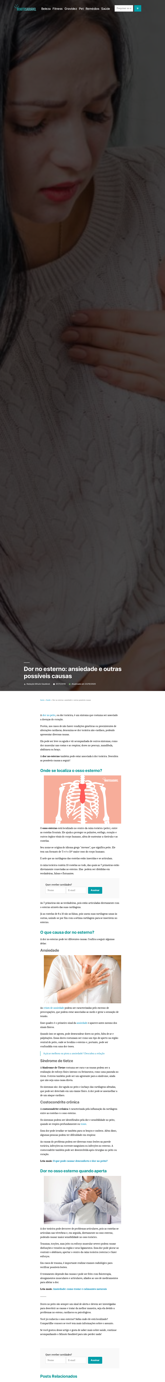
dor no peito (48, 715)
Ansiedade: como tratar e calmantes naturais (80, 1289)
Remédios (92, 8)
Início (42, 700)
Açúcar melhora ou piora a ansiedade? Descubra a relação (74, 1053)
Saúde (105, 8)
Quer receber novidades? (59, 884)
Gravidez (71, 8)
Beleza (46, 8)
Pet (81, 8)
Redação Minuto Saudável (38, 684)
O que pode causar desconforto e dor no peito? (80, 1161)
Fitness (58, 8)
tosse (83, 1124)
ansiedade (82, 1023)
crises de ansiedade (53, 1008)
